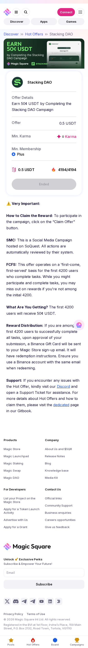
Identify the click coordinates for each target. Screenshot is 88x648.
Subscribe (44, 584)
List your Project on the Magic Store (19, 500)
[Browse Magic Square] (80, 12)
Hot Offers (34, 34)
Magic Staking (13, 463)
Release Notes (55, 456)
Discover (16, 21)
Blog (48, 463)
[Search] (26, 12)
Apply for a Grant (15, 527)
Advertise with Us (16, 520)
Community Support (58, 505)
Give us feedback (57, 527)
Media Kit (51, 477)
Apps (44, 21)
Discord (63, 386)
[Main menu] (16, 12)
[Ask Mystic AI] (79, 325)
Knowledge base (57, 470)
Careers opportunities (60, 520)
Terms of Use (36, 614)
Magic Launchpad (16, 456)
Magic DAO (11, 477)
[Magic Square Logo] (7, 12)
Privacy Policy (13, 614)
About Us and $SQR (58, 449)
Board (55, 644)
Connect (66, 12)
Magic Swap (12, 470)
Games (71, 21)
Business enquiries (58, 512)
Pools (10, 644)
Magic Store (12, 449)
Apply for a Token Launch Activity (21, 510)
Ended (44, 184)
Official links (53, 498)
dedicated (61, 405)
